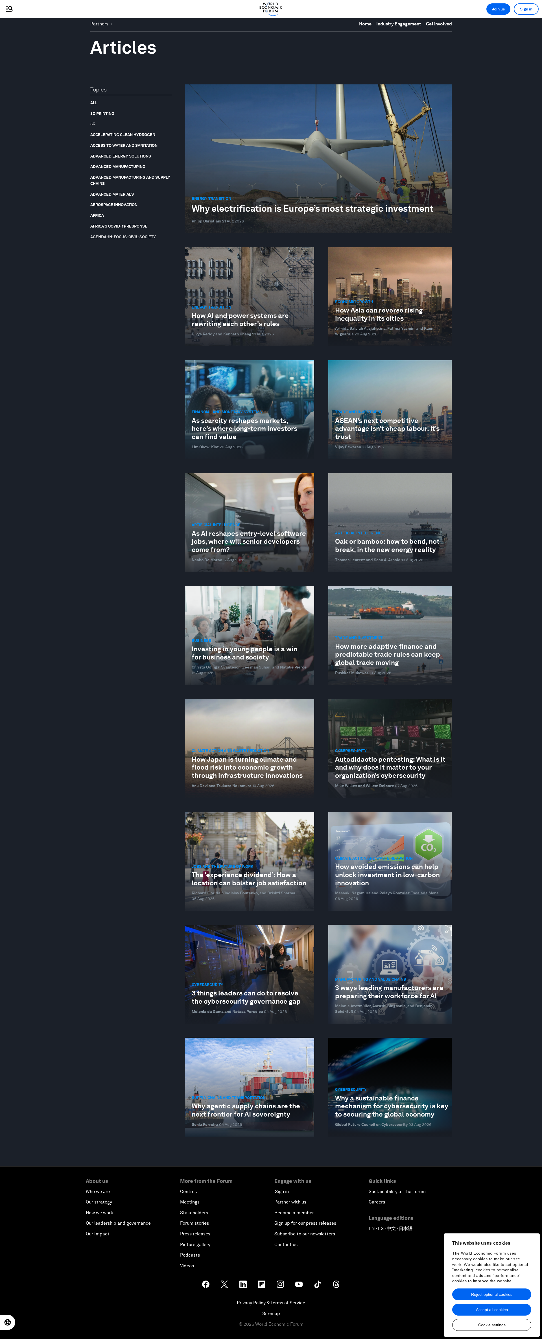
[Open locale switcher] (7, 1322)
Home (365, 24)
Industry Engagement (398, 24)
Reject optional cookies (491, 1294)
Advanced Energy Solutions (120, 156)
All (93, 103)
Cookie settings (492, 1325)
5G (92, 124)
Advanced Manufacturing (117, 166)
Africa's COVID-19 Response (118, 226)
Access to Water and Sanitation (124, 145)
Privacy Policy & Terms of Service (271, 1302)
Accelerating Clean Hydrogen (122, 134)
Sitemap (271, 1313)
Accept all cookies (492, 1309)
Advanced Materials (112, 194)
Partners (99, 24)
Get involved (439, 24)
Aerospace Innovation (113, 204)
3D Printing (102, 113)
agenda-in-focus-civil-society (123, 237)
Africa (97, 215)
